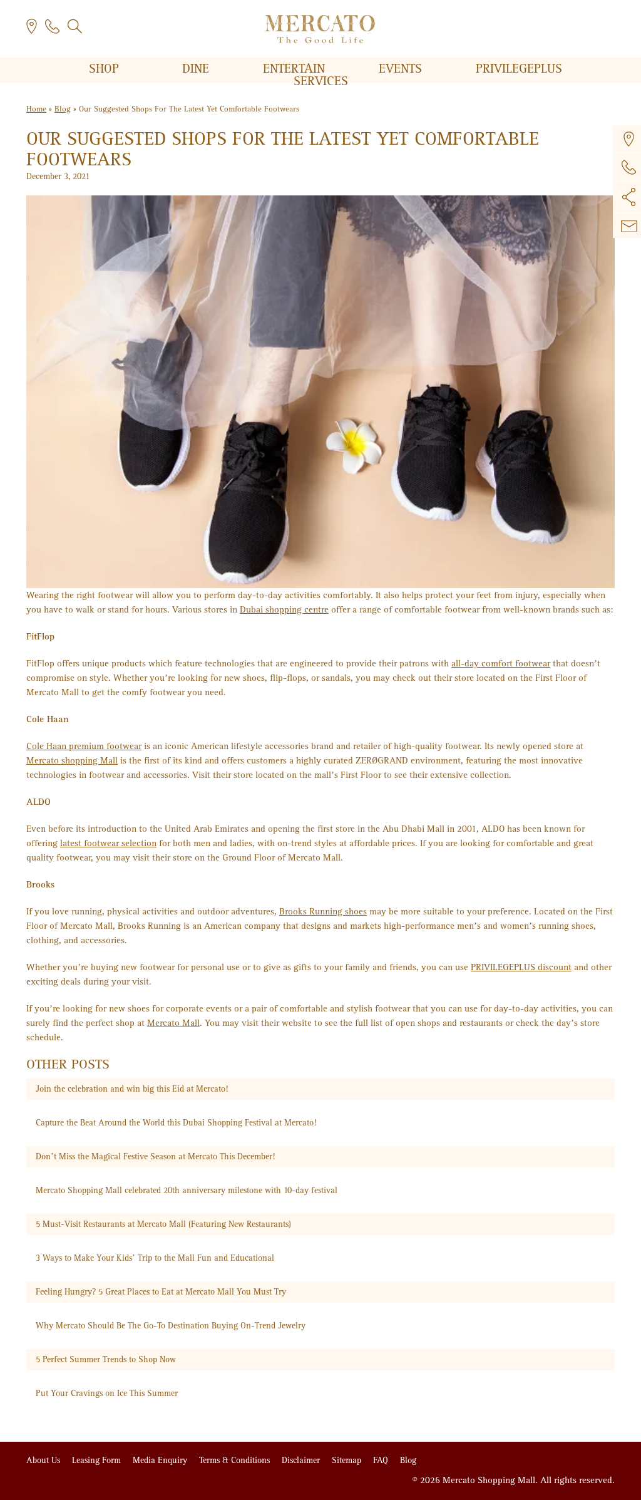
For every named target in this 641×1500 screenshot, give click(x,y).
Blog (62, 109)
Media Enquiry (161, 1460)
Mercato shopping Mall (72, 760)
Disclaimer (302, 1460)
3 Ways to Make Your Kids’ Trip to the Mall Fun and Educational (155, 1258)
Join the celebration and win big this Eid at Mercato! (132, 1089)
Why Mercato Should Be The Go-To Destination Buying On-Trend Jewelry (170, 1325)
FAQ (382, 1460)
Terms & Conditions (235, 1460)
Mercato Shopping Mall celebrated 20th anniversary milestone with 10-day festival (186, 1190)
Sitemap (348, 1460)
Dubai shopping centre (284, 609)
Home (36, 109)
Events (402, 68)
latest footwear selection (108, 843)
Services (321, 81)
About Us (44, 1460)
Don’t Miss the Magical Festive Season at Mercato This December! (155, 1156)
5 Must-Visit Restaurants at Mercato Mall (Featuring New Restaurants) (163, 1224)
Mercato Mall (173, 1022)
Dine (197, 68)
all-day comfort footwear (500, 663)
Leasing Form (97, 1460)
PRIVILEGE (519, 68)
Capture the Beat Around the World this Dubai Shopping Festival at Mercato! (176, 1122)
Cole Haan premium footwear (83, 746)
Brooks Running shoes (323, 911)
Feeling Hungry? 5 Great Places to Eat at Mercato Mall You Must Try (161, 1291)
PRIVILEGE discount (521, 967)
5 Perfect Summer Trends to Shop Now (106, 1359)
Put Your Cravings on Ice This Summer (107, 1393)
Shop (106, 68)
